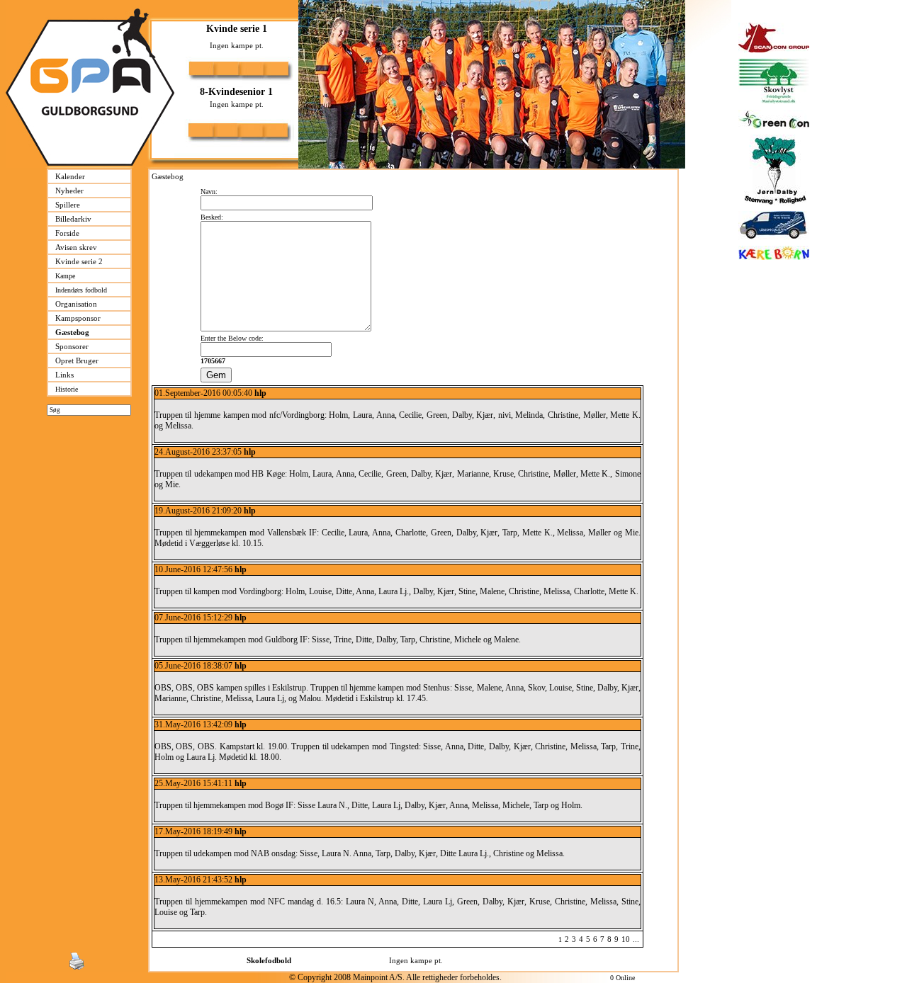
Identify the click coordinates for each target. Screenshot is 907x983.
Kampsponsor (78, 318)
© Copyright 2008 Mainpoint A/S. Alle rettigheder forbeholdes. (395, 977)
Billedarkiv (73, 219)
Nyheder (69, 190)
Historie (66, 389)
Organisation (76, 304)
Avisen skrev (76, 247)
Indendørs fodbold (81, 290)
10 (625, 939)
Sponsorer (72, 346)
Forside (67, 233)
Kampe (65, 276)
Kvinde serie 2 (79, 261)
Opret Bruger (76, 360)
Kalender (70, 176)
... (636, 939)
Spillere (67, 204)
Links (64, 374)
